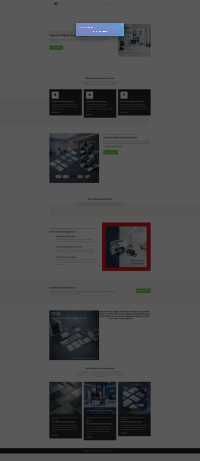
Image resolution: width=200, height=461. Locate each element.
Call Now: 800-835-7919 (100, 32)
